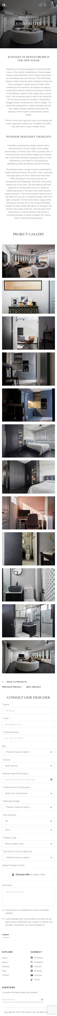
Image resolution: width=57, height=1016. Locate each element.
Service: (6, 759)
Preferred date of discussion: (15, 773)
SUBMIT (5, 935)
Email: (5, 718)
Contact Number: (10, 732)
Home (4, 958)
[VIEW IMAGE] (28, 261)
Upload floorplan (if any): (13, 865)
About (4, 962)
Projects (5, 966)
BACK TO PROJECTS (17, 682)
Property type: (9, 837)
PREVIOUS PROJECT (12, 687)
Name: (5, 704)
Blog (4, 970)
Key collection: (9, 815)
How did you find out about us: (17, 851)
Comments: (7, 885)
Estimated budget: (11, 801)
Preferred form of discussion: (16, 787)
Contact (5, 975)
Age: (4, 746)
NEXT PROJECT (33, 687)
